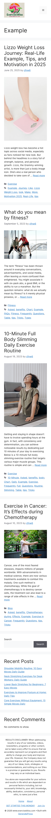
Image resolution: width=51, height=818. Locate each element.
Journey (22, 188)
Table (7, 317)
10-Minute (13, 477)
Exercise (12, 184)
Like (30, 188)
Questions (38, 313)
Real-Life (28, 196)
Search (8, 639)
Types (28, 317)
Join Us (41, 805)
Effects (16, 616)
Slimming (9, 490)
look (21, 192)
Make (28, 192)
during (7, 616)
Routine (38, 486)
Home (21, 801)
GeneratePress (25, 813)
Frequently (26, 313)
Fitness (12, 305)
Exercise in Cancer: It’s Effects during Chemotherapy (25, 511)
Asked (11, 309)
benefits (20, 309)
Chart (29, 309)
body (41, 477)
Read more (39, 175)
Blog (10, 608)
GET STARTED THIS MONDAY (20, 805)
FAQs (7, 313)
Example (12, 188)
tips (36, 196)
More (35, 192)
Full (19, 486)
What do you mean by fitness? (25, 214)
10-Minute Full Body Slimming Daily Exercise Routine (20, 342)
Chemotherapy (34, 612)
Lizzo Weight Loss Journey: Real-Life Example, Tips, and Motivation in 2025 (25, 56)
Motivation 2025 (13, 196)
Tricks (20, 317)
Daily (14, 482)
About (30, 801)
